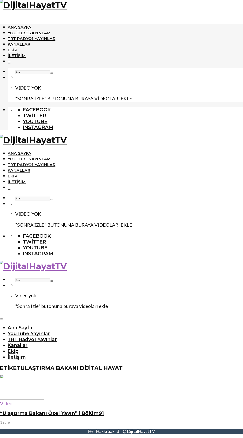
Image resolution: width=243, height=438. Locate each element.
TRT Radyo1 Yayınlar (31, 38)
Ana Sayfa (19, 27)
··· (9, 61)
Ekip (12, 50)
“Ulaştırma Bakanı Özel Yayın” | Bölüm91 (52, 413)
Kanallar (19, 44)
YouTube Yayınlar (29, 32)
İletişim (17, 55)
